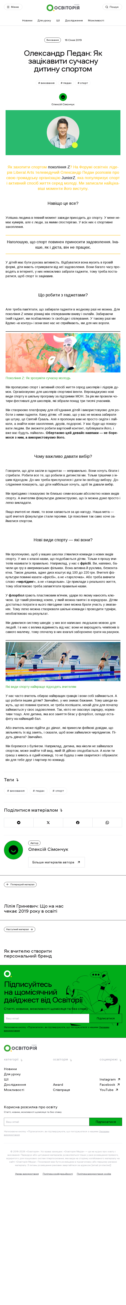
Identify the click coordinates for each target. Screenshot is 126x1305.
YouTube (107, 1089)
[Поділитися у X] (48, 822)
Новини (27, 20)
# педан (66, 83)
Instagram (108, 1079)
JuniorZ (68, 178)
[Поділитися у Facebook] (78, 822)
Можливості (96, 20)
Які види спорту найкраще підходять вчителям (41, 686)
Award (58, 1084)
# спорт (83, 83)
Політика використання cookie (94, 1174)
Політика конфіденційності (58, 1174)
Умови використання (27, 1174)
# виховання (46, 83)
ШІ (58, 20)
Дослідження (74, 20)
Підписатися (106, 1018)
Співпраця (61, 1089)
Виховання (52, 40)
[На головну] (63, 7)
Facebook (107, 1084)
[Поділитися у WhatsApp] (107, 822)
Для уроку (44, 20)
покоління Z (59, 167)
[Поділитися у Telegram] (18, 822)
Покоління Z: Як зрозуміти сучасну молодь (38, 378)
